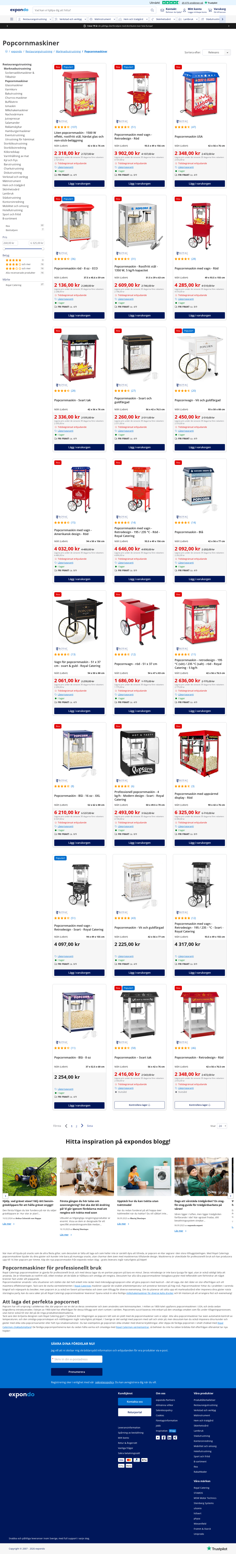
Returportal (135, 1412)
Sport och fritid (12, 214)
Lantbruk (8, 193)
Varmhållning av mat (16, 156)
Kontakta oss (135, 1401)
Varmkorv (11, 89)
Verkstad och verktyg (15, 177)
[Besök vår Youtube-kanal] (158, 1438)
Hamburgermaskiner (18, 131)
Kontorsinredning (13, 202)
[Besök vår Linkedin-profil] (169, 1438)
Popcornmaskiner (16, 81)
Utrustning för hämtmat (19, 139)
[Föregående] (66, 1126)
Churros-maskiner (16, 97)
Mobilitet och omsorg (16, 206)
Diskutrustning (13, 172)
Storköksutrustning (15, 143)
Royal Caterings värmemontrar (132, 1327)
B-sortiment (10, 218)
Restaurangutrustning (17, 64)
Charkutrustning (14, 168)
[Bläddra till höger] (228, 26)
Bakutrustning (13, 93)
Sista (90, 1126)
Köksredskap (11, 152)
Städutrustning (12, 197)
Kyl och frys (11, 160)
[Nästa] (82, 1125)
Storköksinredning (15, 147)
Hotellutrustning (13, 210)
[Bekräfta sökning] (152, 10)
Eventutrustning (15, 135)
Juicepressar (12, 118)
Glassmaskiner (14, 85)
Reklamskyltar (13, 127)
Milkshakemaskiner (16, 110)
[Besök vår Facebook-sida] (164, 1438)
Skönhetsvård (11, 189)
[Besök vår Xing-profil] (175, 1438)
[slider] (4, 249)
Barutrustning (12, 164)
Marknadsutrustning (17, 68)
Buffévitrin (11, 102)
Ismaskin (10, 106)
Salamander (12, 122)
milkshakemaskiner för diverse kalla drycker (150, 1293)
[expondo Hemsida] (6, 51)
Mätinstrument (12, 181)
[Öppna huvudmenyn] (11, 19)
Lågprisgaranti (65, 167)
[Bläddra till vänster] (7, 26)
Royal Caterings (82, 1285)
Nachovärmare (14, 114)
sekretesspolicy (104, 1382)
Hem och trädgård (14, 185)
